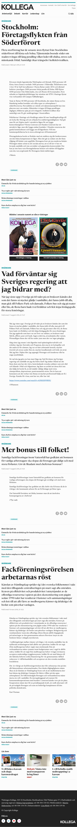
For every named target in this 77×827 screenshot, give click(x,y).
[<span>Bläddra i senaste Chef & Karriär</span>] (53, 239)
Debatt (17, 14)
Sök (72, 14)
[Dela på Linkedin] (61, 164)
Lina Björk (45, 806)
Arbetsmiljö (7, 14)
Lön (43, 14)
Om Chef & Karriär (60, 5)
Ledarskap (34, 14)
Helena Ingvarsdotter (24, 803)
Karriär (25, 14)
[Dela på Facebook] (57, 164)
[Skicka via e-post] (65, 164)
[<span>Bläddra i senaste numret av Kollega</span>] (23, 239)
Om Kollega (71, 5)
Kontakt (51, 5)
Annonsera (43, 5)
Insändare (6, 21)
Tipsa (73, 8)
